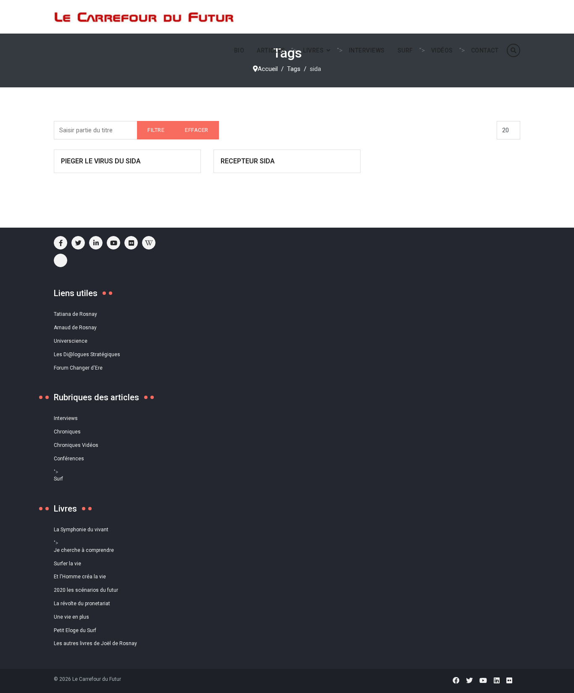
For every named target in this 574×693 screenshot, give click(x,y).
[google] (96, 242)
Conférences (69, 459)
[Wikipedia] (148, 242)
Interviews (367, 50)
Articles (271, 50)
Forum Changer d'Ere (78, 368)
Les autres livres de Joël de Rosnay (95, 643)
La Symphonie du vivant (81, 530)
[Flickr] (131, 242)
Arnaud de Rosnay (75, 328)
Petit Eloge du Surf (75, 630)
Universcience (70, 341)
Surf (405, 50)
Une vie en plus (71, 617)
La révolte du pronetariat (82, 603)
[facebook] (60, 242)
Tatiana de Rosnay (75, 314)
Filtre (155, 130)
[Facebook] (456, 681)
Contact (485, 50)
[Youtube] (113, 242)
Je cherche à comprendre (84, 550)
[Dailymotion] (60, 260)
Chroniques (67, 432)
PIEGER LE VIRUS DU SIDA (101, 161)
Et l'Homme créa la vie (80, 577)
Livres (313, 50)
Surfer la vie (67, 564)
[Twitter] (469, 681)
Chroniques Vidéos (76, 445)
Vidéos (442, 50)
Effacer (196, 130)
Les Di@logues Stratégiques (87, 354)
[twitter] (78, 242)
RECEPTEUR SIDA (248, 161)
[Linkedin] (497, 681)
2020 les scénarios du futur (86, 590)
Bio (239, 50)
